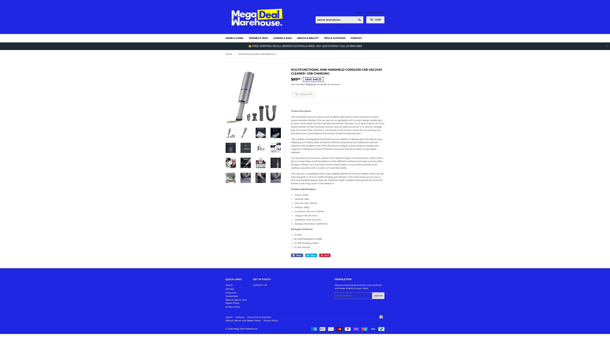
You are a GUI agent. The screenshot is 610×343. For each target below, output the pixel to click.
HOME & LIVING (235, 38)
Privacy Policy (233, 307)
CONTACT (356, 38)
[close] (606, 46)
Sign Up (378, 296)
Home (229, 54)
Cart (377, 19)
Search (229, 285)
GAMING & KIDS (282, 38)
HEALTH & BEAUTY (308, 38)
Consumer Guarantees (259, 317)
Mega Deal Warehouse (245, 328)
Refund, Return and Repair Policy (243, 320)
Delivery (230, 289)
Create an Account (375, 12)
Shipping (310, 84)
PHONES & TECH (258, 38)
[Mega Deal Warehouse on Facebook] (381, 317)
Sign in (359, 12)
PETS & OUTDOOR (334, 38)
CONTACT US (260, 285)
